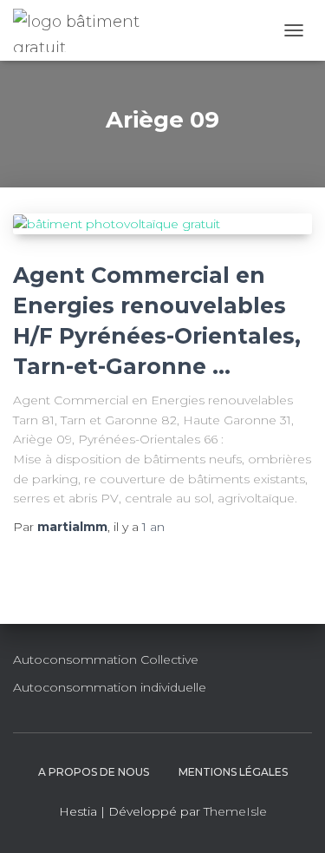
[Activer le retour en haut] (291, 818)
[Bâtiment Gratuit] (92, 30)
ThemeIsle (235, 811)
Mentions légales (233, 771)
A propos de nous (93, 771)
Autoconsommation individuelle (109, 687)
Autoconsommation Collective (105, 659)
